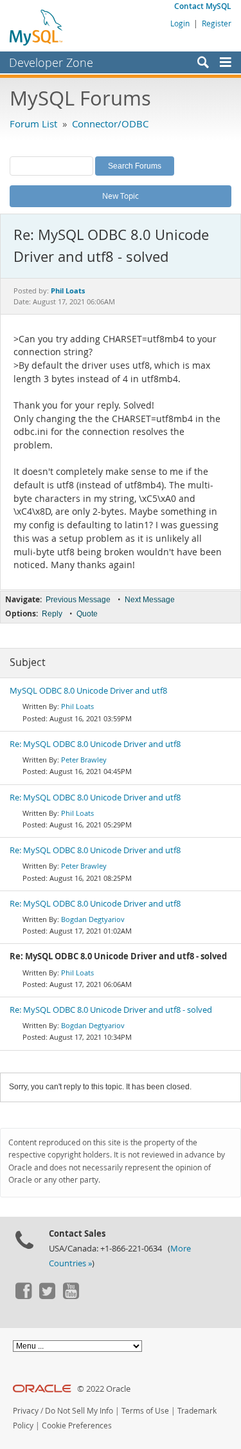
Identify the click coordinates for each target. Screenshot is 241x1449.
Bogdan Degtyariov (93, 919)
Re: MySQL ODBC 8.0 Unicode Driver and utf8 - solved (111, 1009)
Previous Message (78, 599)
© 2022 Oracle (103, 1388)
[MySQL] (37, 27)
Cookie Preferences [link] (77, 1425)
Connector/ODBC (110, 123)
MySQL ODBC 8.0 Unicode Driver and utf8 (88, 690)
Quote (87, 613)
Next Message (150, 599)
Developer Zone (51, 62)
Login (180, 23)
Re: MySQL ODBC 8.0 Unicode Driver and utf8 (95, 744)
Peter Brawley (84, 759)
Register (216, 23)
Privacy (26, 1411)
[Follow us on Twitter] (47, 1296)
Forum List (33, 123)
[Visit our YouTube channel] (70, 1296)
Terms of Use (145, 1411)
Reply (52, 613)
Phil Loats (77, 706)
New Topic (120, 195)
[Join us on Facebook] (23, 1296)
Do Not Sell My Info (79, 1411)
